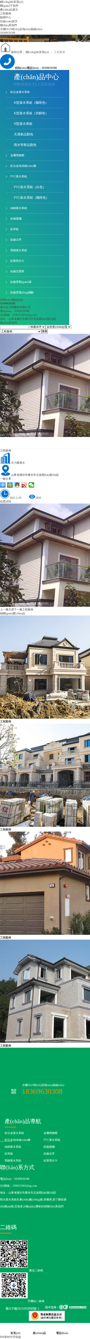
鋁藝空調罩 (17, 271)
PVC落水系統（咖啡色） (31, 197)
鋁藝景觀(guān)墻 (20, 282)
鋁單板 (14, 229)
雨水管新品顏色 (25, 145)
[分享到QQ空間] (10, 485)
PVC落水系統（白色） (30, 187)
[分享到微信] (31, 485)
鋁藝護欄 (15, 218)
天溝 (7, 609)
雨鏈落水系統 (18, 250)
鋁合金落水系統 (20, 92)
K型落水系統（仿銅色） (31, 113)
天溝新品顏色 (23, 134)
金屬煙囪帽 (17, 155)
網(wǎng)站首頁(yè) (37, 52)
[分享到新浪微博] (24, 485)
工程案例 (59, 52)
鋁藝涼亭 (15, 239)
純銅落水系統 (18, 208)
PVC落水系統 (18, 176)
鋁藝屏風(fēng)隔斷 (22, 292)
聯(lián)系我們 (8, 322)
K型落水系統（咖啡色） (31, 102)
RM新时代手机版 (10, 1337)
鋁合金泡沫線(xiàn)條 (23, 165)
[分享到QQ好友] (17, 485)
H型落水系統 (23, 123)
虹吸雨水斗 (17, 260)
